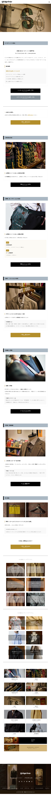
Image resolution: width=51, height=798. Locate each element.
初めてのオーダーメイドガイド (16, 777)
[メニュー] (49, 2)
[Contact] (31, 781)
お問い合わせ (30, 115)
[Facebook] (24, 781)
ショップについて (14, 788)
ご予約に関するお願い (28, 777)
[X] (21, 781)
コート (32, 788)
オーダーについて (6, 788)
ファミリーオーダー (39, 788)
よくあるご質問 (38, 777)
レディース (27, 788)
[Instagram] (19, 781)
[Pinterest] (26, 781)
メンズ (21, 788)
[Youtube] (29, 781)
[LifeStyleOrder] (25, 773)
